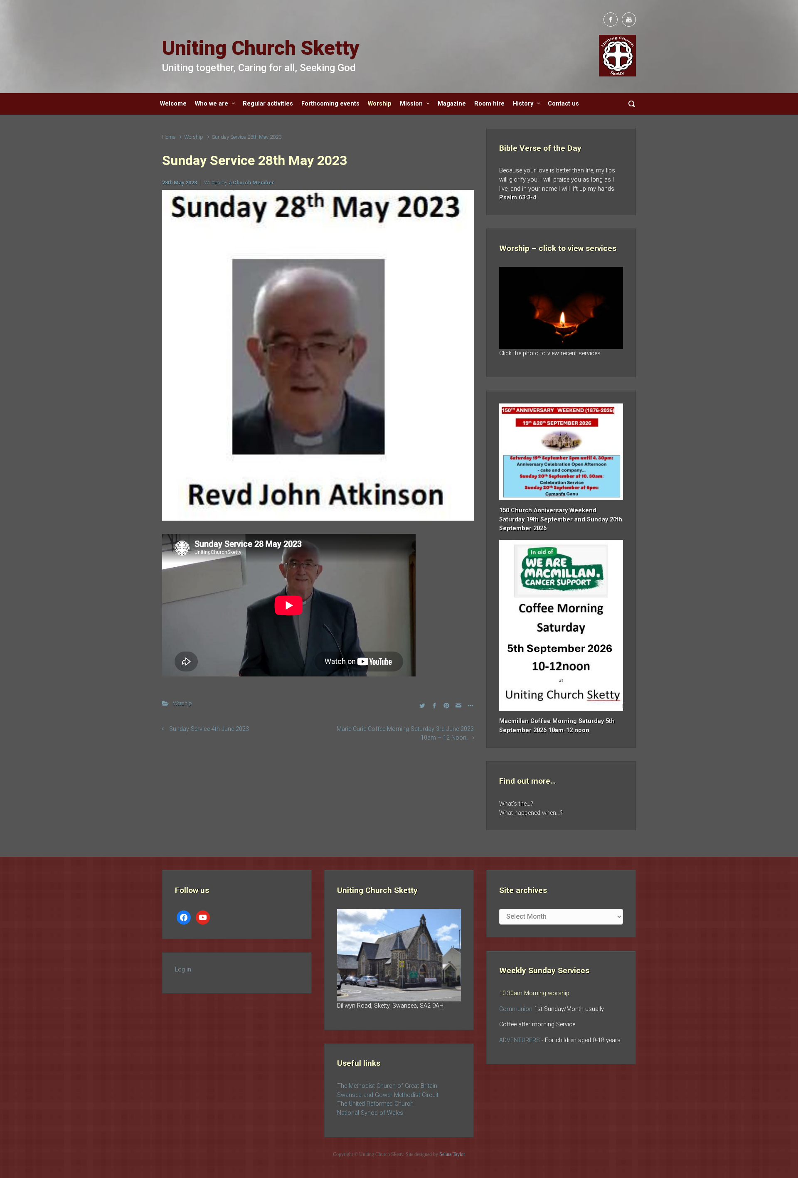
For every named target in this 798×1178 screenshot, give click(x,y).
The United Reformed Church (375, 1103)
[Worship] (561, 308)
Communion (515, 1009)
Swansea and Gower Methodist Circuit (387, 1095)
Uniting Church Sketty (261, 48)
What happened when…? (531, 812)
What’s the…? (516, 803)
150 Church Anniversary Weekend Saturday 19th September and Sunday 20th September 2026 (560, 519)
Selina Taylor (452, 1154)
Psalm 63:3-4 (517, 197)
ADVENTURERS (520, 1040)
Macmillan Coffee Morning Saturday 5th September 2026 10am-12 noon (557, 726)
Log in (183, 969)
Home (168, 137)
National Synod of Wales (370, 1113)
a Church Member (251, 183)
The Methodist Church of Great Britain (387, 1085)
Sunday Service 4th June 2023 (209, 729)
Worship (193, 137)
